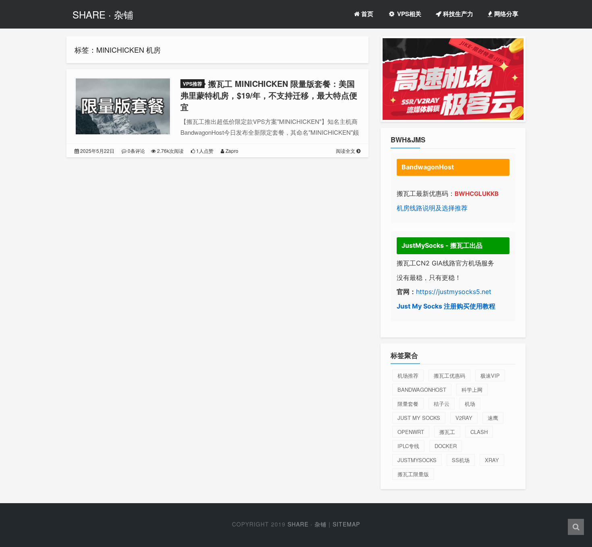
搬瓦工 (447, 432)
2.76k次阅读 (170, 150)
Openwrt (410, 432)
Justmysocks (417, 460)
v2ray (463, 418)
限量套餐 (407, 403)
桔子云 (441, 403)
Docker (446, 446)
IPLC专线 (408, 446)
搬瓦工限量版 (413, 474)
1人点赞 (204, 150)
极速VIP (490, 375)
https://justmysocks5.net (453, 292)
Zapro (231, 150)
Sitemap (346, 524)
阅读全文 (346, 150)
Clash (479, 432)
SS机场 (461, 460)
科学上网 (472, 389)
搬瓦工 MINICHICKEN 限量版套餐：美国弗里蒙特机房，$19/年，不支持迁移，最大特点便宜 (268, 95)
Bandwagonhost (421, 389)
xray (492, 460)
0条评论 (135, 150)
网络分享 (505, 13)
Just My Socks (418, 418)
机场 (470, 403)
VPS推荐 (192, 83)
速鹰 (493, 418)
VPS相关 (408, 13)
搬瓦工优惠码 (449, 375)
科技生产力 (457, 13)
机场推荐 (407, 375)
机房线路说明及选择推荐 (432, 208)
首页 (366, 13)
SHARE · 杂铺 (102, 14)
